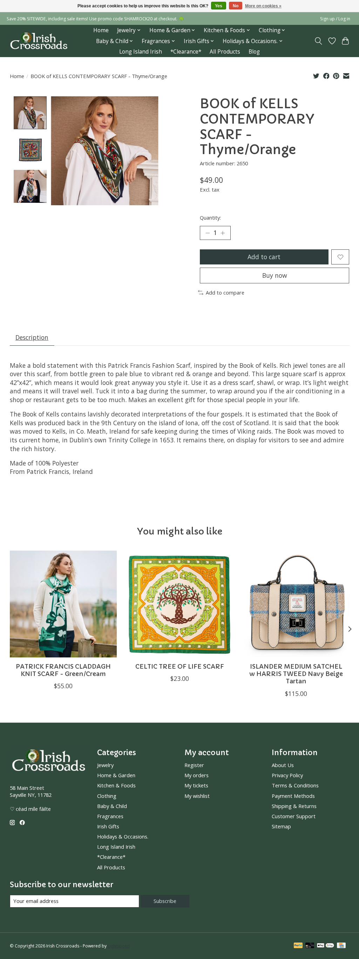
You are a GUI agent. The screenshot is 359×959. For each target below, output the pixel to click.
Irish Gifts (108, 826)
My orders (196, 775)
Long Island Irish (140, 51)
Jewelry (105, 764)
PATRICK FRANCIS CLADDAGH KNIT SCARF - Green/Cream (62, 670)
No (235, 6)
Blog (254, 51)
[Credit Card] (341, 946)
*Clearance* (185, 51)
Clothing (106, 795)
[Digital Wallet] (325, 946)
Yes (218, 6)
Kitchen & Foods (116, 785)
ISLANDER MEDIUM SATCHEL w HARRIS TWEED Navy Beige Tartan (296, 674)
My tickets (196, 785)
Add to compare (225, 292)
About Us (283, 764)
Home (101, 30)
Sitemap (281, 826)
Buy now (274, 275)
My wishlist (197, 795)
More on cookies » (263, 6)
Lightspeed (119, 946)
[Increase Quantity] (223, 233)
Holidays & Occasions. (122, 836)
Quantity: (210, 217)
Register (194, 764)
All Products (225, 51)
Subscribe (165, 900)
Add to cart (264, 257)
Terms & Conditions (295, 785)
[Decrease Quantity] (207, 233)
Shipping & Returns (294, 805)
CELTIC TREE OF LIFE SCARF (179, 666)
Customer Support (294, 816)
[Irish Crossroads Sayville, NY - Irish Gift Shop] (38, 41)
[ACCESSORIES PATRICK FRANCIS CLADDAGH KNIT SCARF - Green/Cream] (63, 604)
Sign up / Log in (335, 19)
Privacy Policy (287, 775)
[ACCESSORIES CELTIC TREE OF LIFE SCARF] (179, 604)
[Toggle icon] (318, 41)
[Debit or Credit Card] (309, 946)
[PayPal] (298, 946)
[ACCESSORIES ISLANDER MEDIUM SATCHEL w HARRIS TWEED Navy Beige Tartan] (296, 604)
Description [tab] (31, 337)
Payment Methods (293, 795)
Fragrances (110, 816)
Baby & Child (112, 805)
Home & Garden (116, 775)
